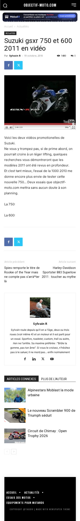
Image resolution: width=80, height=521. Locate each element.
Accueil (8, 26)
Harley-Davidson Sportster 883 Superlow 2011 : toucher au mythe (59, 272)
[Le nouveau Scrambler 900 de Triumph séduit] (15, 415)
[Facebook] (8, 65)
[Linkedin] (35, 359)
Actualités (23, 26)
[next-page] (13, 451)
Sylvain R (15, 55)
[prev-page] (7, 451)
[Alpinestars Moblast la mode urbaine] (15, 395)
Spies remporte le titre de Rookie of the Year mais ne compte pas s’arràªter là (22, 274)
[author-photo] (40, 317)
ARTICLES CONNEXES (21, 379)
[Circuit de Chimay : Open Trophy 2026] (15, 436)
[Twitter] (18, 65)
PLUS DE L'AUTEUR (54, 379)
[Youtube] (53, 359)
